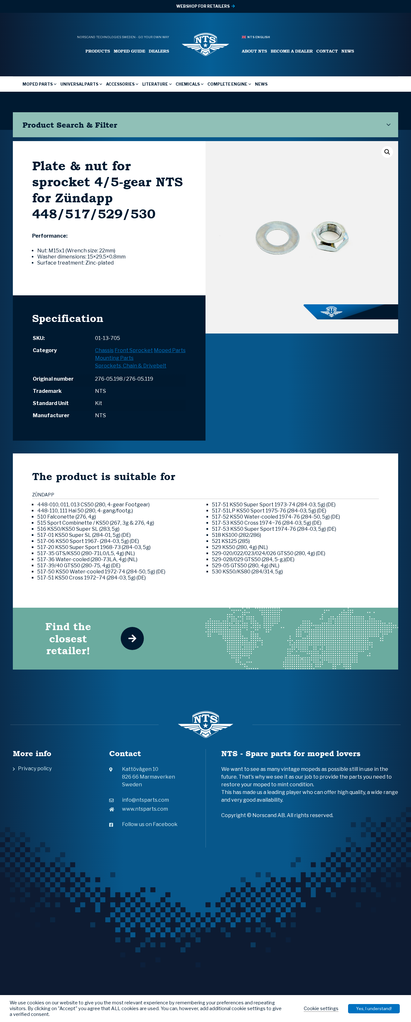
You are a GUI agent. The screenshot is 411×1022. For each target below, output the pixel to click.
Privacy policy (35, 768)
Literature (155, 84)
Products (97, 51)
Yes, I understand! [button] (374, 1008)
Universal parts (79, 84)
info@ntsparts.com (145, 800)
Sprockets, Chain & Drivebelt (130, 366)
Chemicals (188, 84)
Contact (327, 51)
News (347, 51)
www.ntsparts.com (145, 809)
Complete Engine (227, 84)
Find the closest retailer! (68, 638)
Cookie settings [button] (321, 1008)
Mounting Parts (114, 358)
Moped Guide (129, 51)
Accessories (120, 84)
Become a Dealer (292, 51)
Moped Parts (37, 84)
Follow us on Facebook (150, 824)
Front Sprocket (134, 350)
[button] (387, 152)
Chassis (104, 350)
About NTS (254, 51)
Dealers (159, 51)
